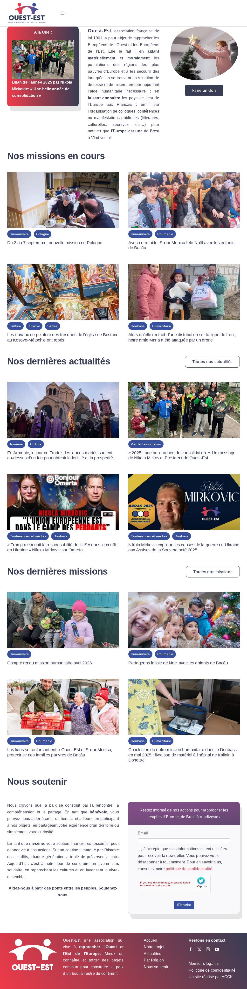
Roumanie (165, 234)
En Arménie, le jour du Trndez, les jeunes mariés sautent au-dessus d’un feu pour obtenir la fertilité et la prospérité (60, 455)
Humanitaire (19, 234)
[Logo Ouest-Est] (26, 4)
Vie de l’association (146, 444)
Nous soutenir (156, 967)
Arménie (16, 444)
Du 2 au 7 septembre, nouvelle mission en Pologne (54, 242)
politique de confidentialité (189, 869)
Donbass (138, 326)
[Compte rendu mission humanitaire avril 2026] (63, 595)
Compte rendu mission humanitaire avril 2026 (49, 663)
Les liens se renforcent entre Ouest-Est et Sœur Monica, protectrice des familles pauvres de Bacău (59, 752)
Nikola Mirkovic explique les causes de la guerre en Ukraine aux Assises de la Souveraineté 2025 (183, 547)
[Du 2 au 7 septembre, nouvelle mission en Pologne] (63, 175)
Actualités (152, 954)
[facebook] (190, 949)
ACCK (227, 977)
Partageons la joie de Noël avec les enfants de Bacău (178, 663)
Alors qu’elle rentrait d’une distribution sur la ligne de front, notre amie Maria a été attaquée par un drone (182, 337)
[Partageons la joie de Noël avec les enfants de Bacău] (184, 595)
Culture (15, 326)
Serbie (52, 326)
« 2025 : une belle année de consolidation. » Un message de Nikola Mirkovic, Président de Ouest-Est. (181, 455)
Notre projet (154, 947)
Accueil (150, 940)
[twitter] (199, 949)
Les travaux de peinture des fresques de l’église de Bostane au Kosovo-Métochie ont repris (62, 337)
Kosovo (34, 326)
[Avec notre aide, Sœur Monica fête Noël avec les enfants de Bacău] (184, 175)
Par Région (154, 960)
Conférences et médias (28, 536)
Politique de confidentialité (212, 970)
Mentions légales (204, 963)
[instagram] (208, 949)
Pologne (42, 234)
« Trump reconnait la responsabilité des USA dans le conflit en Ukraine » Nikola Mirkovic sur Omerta (62, 547)
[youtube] (217, 949)
